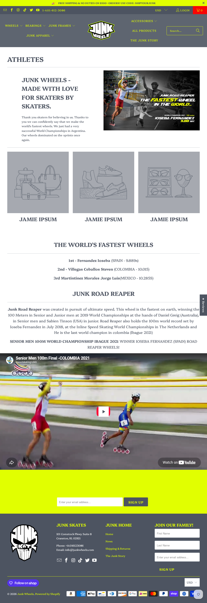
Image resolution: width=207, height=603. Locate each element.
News (109, 541)
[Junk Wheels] (101, 30)
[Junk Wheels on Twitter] (31, 10)
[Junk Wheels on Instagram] (18, 10)
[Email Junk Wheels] (5, 10)
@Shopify (40, 192)
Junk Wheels (25, 594)
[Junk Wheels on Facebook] (11, 10)
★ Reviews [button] (204, 305)
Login (185, 10)
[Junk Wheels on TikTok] (24, 10)
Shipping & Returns (118, 548)
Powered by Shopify (47, 594)
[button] (14, 26)
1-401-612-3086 (53, 10)
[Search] (198, 30)
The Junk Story (115, 556)
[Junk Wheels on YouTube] (37, 10)
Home (109, 534)
